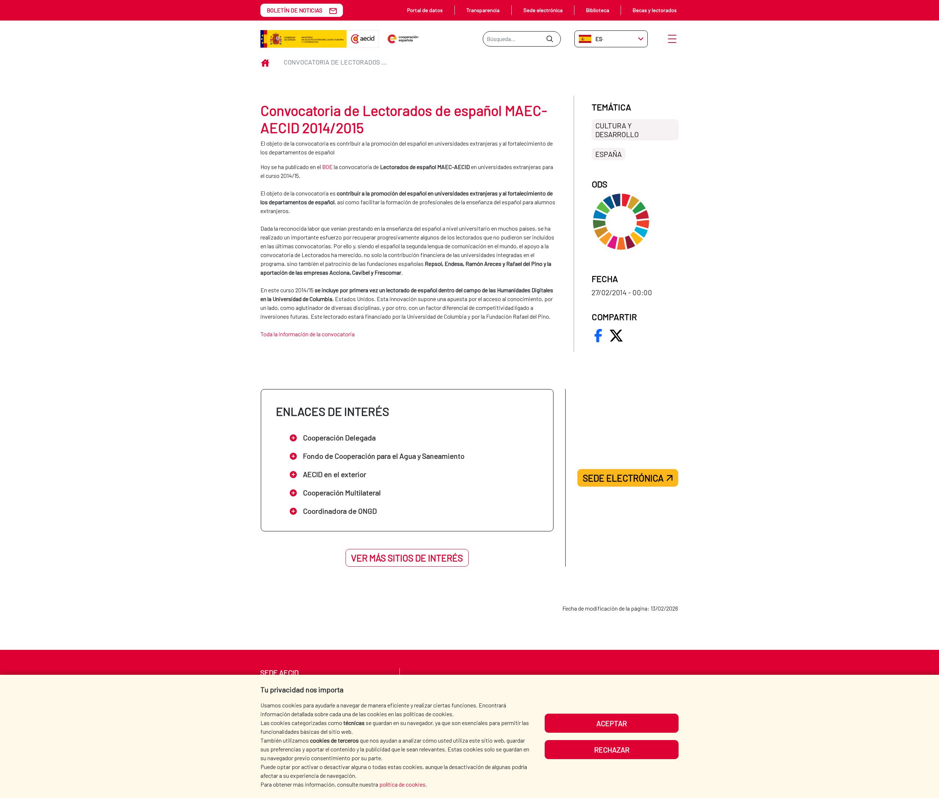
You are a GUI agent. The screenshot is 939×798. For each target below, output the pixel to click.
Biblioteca (597, 10)
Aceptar (611, 723)
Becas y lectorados (655, 10)
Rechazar (611, 749)
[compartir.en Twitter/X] (616, 335)
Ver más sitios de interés (407, 557)
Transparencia (483, 10)
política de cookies (402, 784)
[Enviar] (549, 38)
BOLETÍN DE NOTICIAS (294, 10)
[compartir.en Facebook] (598, 335)
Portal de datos (425, 10)
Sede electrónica (543, 10)
